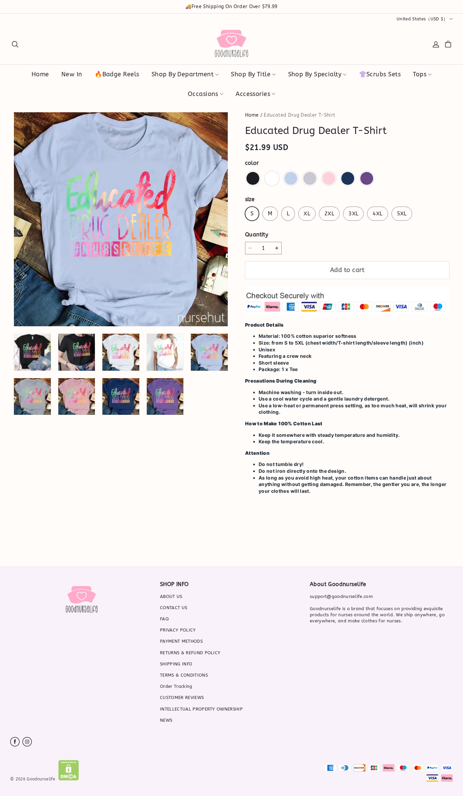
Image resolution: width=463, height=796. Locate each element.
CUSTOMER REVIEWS (182, 697)
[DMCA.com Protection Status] (68, 779)
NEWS (166, 720)
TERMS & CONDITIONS (184, 675)
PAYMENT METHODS (181, 641)
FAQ (164, 618)
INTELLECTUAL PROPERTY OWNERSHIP (201, 709)
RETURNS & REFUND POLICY (190, 652)
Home (252, 115)
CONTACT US (173, 607)
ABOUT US (171, 596)
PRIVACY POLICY (178, 630)
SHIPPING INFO (176, 663)
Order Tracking (176, 686)
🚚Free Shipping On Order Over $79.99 (231, 6)
